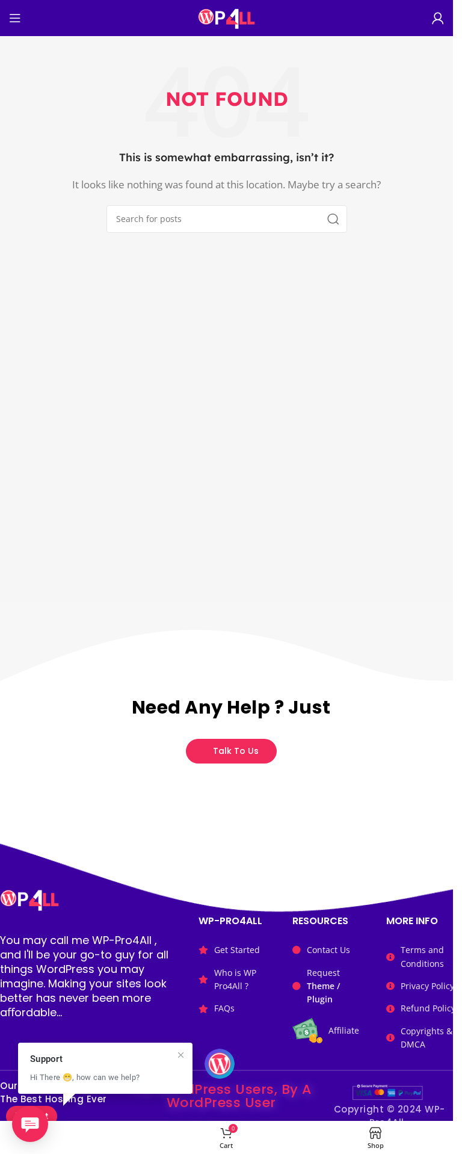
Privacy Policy (427, 986)
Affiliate (343, 1030)
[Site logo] (226, 17)
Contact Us (328, 949)
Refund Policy (428, 1008)
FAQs (224, 1008)
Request (323, 986)
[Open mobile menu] (15, 18)
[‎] (77, 1137)
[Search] (333, 219)
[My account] (438, 18)
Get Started (237, 949)
